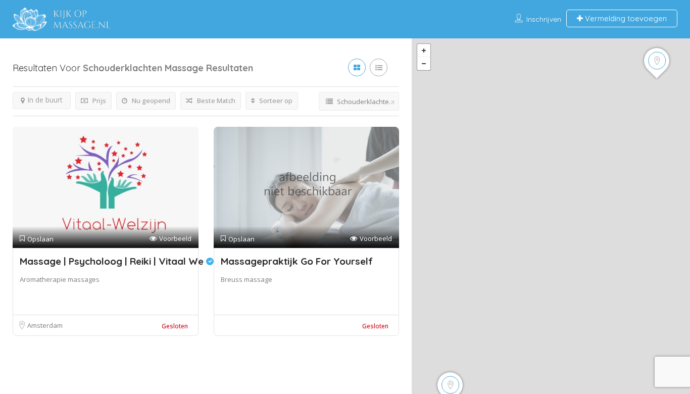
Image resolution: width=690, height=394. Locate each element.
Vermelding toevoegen (625, 18)
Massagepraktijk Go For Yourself (297, 261)
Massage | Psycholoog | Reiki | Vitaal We (113, 261)
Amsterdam (45, 325)
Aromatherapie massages (60, 279)
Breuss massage (246, 279)
